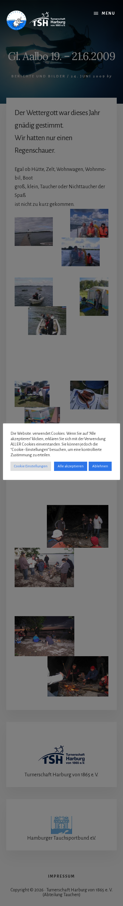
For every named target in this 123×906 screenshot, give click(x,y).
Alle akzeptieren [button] (71, 466)
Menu (108, 13)
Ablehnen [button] (100, 466)
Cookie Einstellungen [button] (30, 466)
